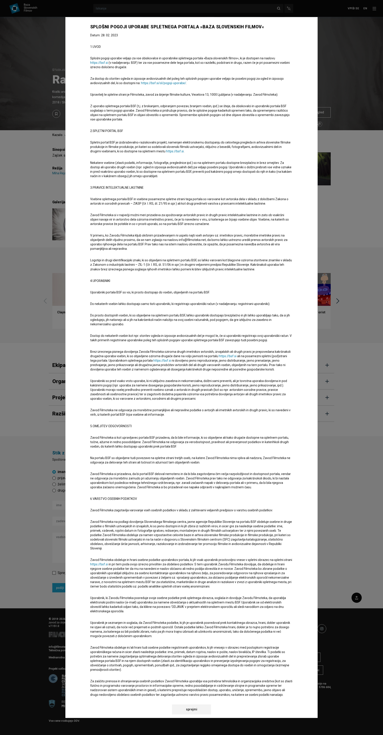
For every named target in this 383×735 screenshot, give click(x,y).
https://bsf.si (99, 62)
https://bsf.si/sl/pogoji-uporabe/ (163, 83)
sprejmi (191, 709)
